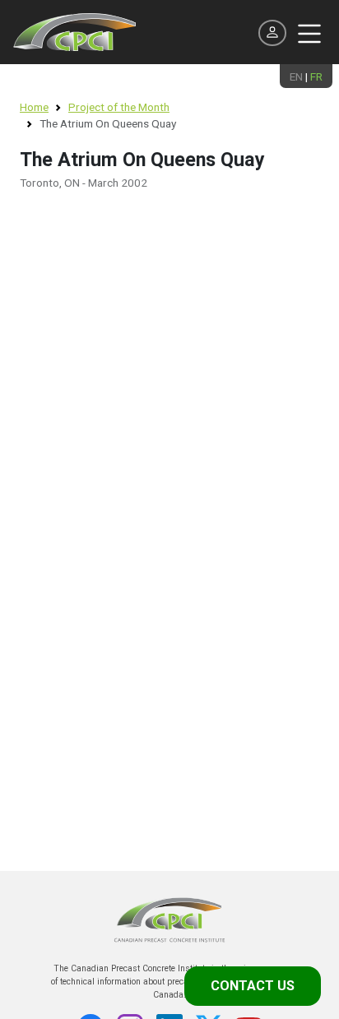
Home (34, 106)
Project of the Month (119, 106)
